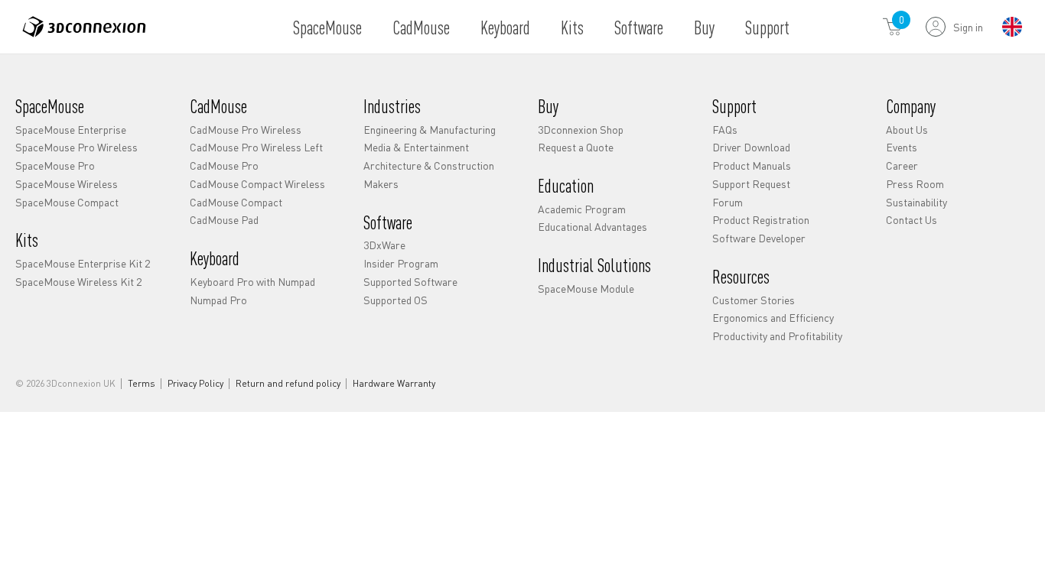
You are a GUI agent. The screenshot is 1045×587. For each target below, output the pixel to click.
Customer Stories (753, 299)
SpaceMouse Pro (55, 165)
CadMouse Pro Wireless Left (256, 147)
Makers (381, 183)
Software (638, 27)
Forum (727, 202)
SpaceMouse (327, 27)
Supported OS (395, 299)
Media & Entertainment (416, 147)
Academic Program (582, 209)
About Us (907, 129)
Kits (572, 27)
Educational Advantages (592, 226)
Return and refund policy (288, 383)
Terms (141, 383)
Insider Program (400, 263)
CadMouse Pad (224, 219)
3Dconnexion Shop (580, 129)
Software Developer (759, 238)
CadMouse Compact (236, 202)
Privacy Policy (195, 383)
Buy (704, 27)
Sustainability (916, 202)
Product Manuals (751, 165)
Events (901, 147)
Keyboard (505, 27)
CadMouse (421, 27)
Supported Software (410, 281)
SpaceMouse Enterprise (70, 129)
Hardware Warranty (394, 383)
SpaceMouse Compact (67, 202)
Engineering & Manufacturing (429, 129)
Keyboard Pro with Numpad (252, 281)
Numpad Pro (218, 299)
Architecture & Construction (428, 165)
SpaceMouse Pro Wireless (76, 147)
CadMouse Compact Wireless (257, 183)
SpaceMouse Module (586, 288)
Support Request (751, 183)
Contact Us (911, 219)
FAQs (724, 129)
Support (767, 27)
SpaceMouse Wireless (66, 183)
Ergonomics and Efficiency (773, 317)
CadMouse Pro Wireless (245, 129)
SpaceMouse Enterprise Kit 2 (82, 263)
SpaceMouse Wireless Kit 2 (78, 281)
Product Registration (760, 219)
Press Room (915, 183)
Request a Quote (576, 147)
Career (902, 165)
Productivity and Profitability (777, 335)
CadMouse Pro (224, 165)
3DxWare (384, 244)
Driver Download (751, 147)
